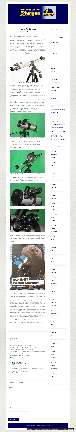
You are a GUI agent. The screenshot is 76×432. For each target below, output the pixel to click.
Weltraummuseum (54, 42)
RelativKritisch (53, 104)
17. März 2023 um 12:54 (21, 363)
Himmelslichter (54, 90)
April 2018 (53, 203)
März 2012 (53, 354)
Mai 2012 (52, 349)
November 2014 (54, 277)
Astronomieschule (54, 39)
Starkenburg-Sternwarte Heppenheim (58, 109)
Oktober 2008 (53, 381)
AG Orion (53, 62)
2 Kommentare (33, 31)
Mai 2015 (52, 261)
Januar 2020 (53, 187)
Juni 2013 (53, 318)
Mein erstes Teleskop (61, 124)
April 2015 (53, 264)
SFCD (52, 106)
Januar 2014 (53, 302)
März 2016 (53, 244)
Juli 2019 (52, 190)
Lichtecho (53, 93)
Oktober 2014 (53, 280)
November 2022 (54, 151)
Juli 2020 (52, 176)
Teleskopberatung (54, 48)
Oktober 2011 (53, 365)
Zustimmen (70, 429)
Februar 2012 (53, 357)
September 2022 (54, 154)
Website (10, 413)
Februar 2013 (53, 329)
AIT (51, 65)
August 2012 (53, 346)
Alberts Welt (53, 68)
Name (9, 402)
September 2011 (54, 368)
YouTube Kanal (54, 53)
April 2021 (53, 157)
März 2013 (53, 327)
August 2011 (53, 370)
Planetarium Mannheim (55, 101)
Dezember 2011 (54, 362)
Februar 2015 (53, 269)
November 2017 (54, 214)
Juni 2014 (53, 291)
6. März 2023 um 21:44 (18, 339)
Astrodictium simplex (55, 73)
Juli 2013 (52, 316)
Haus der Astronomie (55, 87)
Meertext (52, 95)
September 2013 (54, 313)
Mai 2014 (52, 294)
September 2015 (54, 253)
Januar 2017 (53, 225)
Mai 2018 (52, 201)
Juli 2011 (52, 373)
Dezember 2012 (54, 335)
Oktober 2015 (53, 250)
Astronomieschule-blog (38, 12)
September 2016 (54, 231)
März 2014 (53, 299)
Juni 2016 (53, 236)
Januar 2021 (53, 165)
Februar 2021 (53, 162)
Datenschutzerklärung (39, 425)
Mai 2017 (52, 217)
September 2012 (54, 343)
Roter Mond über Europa (61, 139)
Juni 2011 (53, 376)
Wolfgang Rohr (35, 315)
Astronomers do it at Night (56, 76)
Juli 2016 (52, 233)
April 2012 (53, 351)
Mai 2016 (52, 239)
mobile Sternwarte (54, 45)
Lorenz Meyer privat (59, 132)
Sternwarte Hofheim (54, 112)
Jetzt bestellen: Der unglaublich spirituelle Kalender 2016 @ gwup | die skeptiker (58, 131)
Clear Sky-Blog (54, 79)
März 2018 (53, 206)
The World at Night (54, 115)
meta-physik (53, 98)
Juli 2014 (52, 288)
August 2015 (53, 255)
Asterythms (53, 71)
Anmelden (48, 425)
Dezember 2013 (54, 305)
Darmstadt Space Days (55, 82)
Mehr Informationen (63, 429)
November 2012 (54, 338)
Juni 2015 (53, 258)
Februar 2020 (53, 184)
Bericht (24, 316)
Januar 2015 (53, 272)
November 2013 (54, 307)
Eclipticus (53, 84)
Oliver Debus (18, 362)
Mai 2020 (52, 179)
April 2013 (53, 324)
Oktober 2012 (53, 340)
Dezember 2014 (54, 275)
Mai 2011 (52, 379)
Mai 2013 (52, 321)
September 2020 (54, 173)
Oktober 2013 (53, 310)
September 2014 (54, 283)
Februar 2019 (53, 195)
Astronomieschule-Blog (55, 50)
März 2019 (53, 192)
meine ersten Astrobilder (30, 101)
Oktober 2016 (53, 228)
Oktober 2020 (53, 170)
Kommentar (10, 387)
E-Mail (9, 407)
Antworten (12, 357)
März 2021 (53, 159)
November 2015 (54, 247)
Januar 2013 (53, 332)
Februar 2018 (53, 209)
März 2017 (53, 220)
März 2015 (53, 266)
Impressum (45, 425)
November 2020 (54, 168)
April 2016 (53, 242)
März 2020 (53, 181)
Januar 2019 (53, 198)
